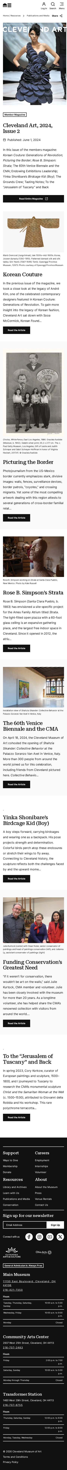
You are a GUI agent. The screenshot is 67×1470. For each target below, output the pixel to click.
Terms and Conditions (15, 1456)
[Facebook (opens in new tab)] (29, 1237)
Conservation (10, 1204)
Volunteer (40, 1172)
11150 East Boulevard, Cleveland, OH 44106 (29, 1283)
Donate (7, 1172)
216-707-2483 (13, 1347)
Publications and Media (38, 15)
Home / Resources (12, 15)
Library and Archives (15, 1187)
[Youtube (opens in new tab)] (50, 1237)
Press (38, 1192)
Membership (10, 1166)
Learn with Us (11, 1192)
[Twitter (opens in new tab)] (60, 1237)
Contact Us (41, 1204)
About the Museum (46, 1187)
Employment (42, 1160)
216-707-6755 (13, 1404)
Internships (41, 1166)
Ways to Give (10, 1160)
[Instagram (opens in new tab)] (39, 1237)
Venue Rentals (43, 1198)
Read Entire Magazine (36, 199)
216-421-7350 (13, 1289)
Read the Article (16, 330)
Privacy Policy (10, 1462)
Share (55, 15)
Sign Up (55, 1224)
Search (53, 8)
